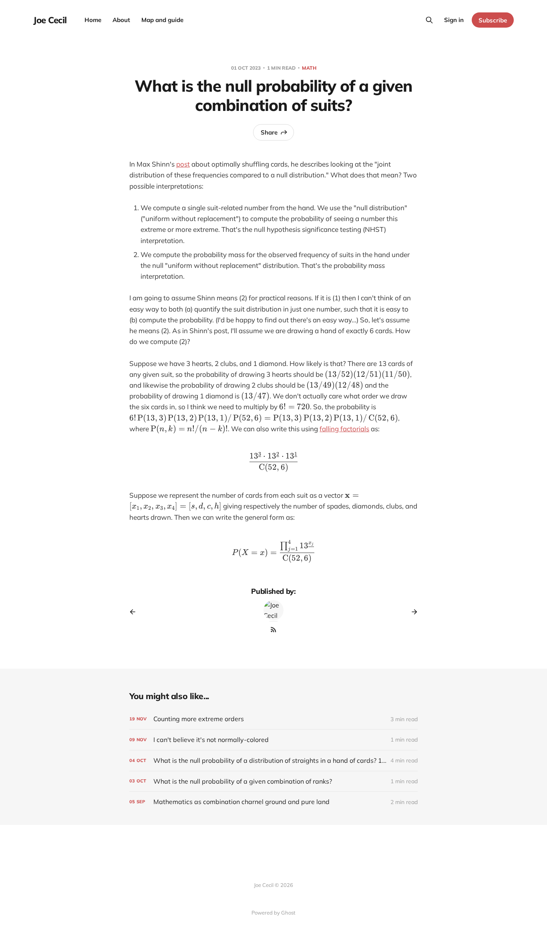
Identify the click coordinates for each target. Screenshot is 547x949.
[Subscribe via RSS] (273, 629)
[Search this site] (429, 20)
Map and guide (162, 20)
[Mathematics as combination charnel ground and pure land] (273, 802)
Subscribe (493, 20)
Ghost (288, 912)
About (121, 20)
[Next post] (412, 612)
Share (269, 132)
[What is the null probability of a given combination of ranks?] (273, 781)
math (309, 68)
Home (92, 20)
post (183, 164)
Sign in (454, 20)
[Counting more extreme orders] (273, 719)
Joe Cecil (50, 20)
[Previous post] (135, 612)
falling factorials (344, 428)
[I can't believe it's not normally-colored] (273, 740)
